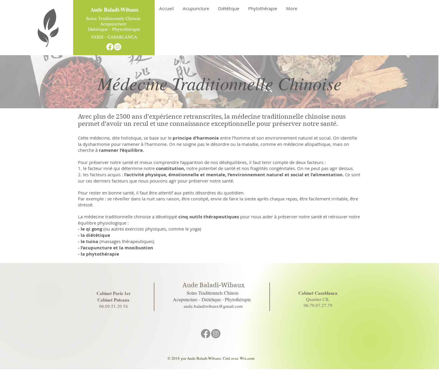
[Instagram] (117, 46)
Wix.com (247, 358)
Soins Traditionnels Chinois (114, 18)
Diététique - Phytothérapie (114, 29)
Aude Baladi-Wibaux (114, 9)
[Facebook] (109, 46)
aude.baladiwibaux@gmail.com (213, 306)
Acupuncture (114, 24)
